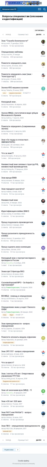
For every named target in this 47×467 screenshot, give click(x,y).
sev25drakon (11, 298)
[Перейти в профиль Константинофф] (43, 165)
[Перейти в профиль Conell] (43, 363)
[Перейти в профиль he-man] (43, 53)
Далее (38, 34)
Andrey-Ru (10, 169)
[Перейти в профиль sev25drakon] (43, 297)
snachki (9, 54)
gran (8, 79)
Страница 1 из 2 (23, 34)
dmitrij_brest (10, 378)
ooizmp (8, 214)
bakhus (9, 118)
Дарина (9, 328)
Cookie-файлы (23, 461)
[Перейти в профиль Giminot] (43, 223)
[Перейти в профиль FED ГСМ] (43, 427)
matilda (8, 191)
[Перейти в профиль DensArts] (43, 259)
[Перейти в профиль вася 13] (43, 391)
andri (8, 43)
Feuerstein (10, 104)
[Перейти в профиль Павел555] (43, 338)
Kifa (7, 203)
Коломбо (9, 156)
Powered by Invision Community (24, 463)
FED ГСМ (9, 428)
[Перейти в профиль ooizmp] (43, 212)
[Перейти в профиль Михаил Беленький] (43, 42)
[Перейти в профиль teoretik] (43, 103)
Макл (8, 249)
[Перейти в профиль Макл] (43, 248)
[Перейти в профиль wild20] (43, 154)
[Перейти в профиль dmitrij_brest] (43, 375)
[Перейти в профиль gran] (43, 141)
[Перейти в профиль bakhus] (43, 75)
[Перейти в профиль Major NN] (43, 64)
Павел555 (10, 340)
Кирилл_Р (9, 131)
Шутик (8, 66)
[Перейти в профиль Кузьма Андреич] (43, 201)
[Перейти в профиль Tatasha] (43, 89)
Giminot (9, 225)
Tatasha (9, 90)
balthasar (9, 354)
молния (9, 180)
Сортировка (39, 30)
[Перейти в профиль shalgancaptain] (43, 308)
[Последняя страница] (44, 34)
